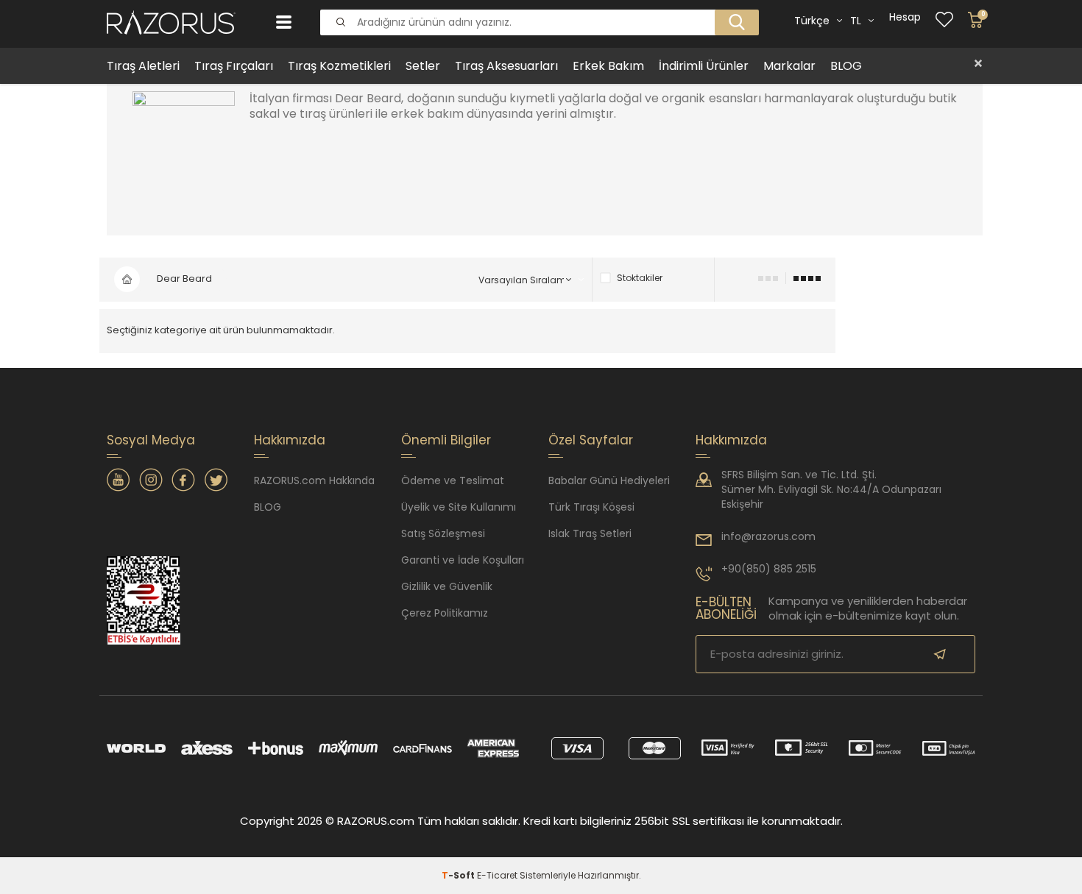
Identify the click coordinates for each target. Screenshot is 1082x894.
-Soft (459, 875)
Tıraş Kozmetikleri (339, 65)
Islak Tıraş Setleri (590, 533)
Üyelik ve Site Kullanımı (458, 507)
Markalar (789, 65)
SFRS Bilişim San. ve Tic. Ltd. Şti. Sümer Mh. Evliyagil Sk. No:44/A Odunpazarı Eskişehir (831, 489)
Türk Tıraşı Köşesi (591, 507)
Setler (423, 65)
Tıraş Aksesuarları (506, 65)
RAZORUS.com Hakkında (314, 480)
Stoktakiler (639, 278)
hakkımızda (731, 440)
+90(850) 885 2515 (768, 568)
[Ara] (732, 10)
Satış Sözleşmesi (443, 533)
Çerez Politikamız (444, 613)
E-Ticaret (497, 875)
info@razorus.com (768, 536)
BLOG (846, 65)
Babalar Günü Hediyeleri (609, 480)
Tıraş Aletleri (143, 65)
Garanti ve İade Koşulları (462, 560)
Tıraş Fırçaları (233, 65)
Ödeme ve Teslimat (452, 480)
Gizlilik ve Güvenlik (446, 586)
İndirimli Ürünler (704, 65)
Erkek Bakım (608, 65)
